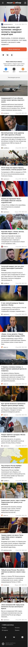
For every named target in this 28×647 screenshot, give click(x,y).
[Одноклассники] (5, 637)
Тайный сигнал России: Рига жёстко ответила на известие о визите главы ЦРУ (13, 572)
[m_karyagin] (2, 24)
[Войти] (25, 2)
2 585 (25, 414)
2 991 (25, 283)
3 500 (25, 179)
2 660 (25, 383)
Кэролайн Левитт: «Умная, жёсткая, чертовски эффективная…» (12, 232)
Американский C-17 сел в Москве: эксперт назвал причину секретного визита (12, 100)
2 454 (25, 515)
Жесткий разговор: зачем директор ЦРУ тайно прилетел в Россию (12, 134)
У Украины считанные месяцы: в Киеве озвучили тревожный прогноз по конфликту (14, 369)
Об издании (5, 630)
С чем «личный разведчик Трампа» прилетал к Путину (12, 304)
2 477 (25, 445)
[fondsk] (2, 246)
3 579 (25, 148)
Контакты (17, 627)
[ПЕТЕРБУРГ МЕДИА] (2, 550)
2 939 (25, 314)
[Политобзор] (14, 2)
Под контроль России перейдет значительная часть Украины (11, 466)
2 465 (25, 480)
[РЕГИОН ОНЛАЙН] (2, 347)
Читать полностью (14, 49)
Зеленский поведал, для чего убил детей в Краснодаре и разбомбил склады (12, 268)
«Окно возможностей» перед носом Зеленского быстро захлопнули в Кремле (12, 606)
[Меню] (2, 2)
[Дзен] (22, 637)
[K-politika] (2, 148)
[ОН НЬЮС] (2, 113)
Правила (17, 630)
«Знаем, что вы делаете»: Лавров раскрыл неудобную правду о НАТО (13, 335)
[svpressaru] (2, 179)
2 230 (25, 619)
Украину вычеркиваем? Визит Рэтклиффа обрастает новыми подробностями (11, 200)
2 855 (25, 347)
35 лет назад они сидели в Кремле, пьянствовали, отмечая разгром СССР (13, 168)
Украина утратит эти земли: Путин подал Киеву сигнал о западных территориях (12, 537)
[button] (3, 55)
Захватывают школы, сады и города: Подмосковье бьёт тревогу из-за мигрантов (13, 502)
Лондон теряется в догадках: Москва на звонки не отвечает (13, 435)
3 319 (25, 211)
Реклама (4, 627)
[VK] (14, 637)
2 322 (25, 585)
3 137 (25, 246)
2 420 (25, 550)
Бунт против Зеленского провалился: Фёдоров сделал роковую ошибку (13, 404)
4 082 (25, 113)
